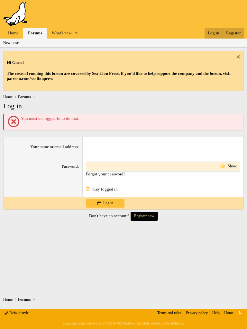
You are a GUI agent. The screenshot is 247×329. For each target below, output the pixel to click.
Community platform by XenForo (102, 323)
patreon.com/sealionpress (30, 78)
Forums (35, 33)
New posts (11, 42)
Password (70, 166)
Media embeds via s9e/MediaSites (163, 323)
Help (216, 313)
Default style (18, 313)
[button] (76, 33)
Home (13, 33)
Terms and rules (169, 313)
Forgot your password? (105, 174)
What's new (61, 33)
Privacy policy (197, 313)
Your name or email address (54, 146)
